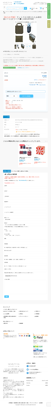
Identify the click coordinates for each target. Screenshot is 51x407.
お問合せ (46, 3)
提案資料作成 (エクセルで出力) (9, 67)
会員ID (5, 185)
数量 (5, 238)
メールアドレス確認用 (8, 212)
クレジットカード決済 (24, 333)
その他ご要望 (7, 279)
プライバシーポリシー (23, 316)
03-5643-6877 (33, 84)
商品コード (6, 217)
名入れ (5, 229)
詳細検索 (21, 323)
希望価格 (6, 243)
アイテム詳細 (6, 116)
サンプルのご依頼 (15, 171)
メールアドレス (7, 206)
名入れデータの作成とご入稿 (9, 311)
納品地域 (6, 255)
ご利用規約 (37, 313)
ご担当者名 (6, 196)
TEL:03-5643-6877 (22, 180)
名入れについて (43, 2)
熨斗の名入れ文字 (7, 250)
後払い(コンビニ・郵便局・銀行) (40, 335)
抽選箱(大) (36, 157)
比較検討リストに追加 (48, 11)
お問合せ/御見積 (7, 171)
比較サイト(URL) (7, 269)
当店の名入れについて (23, 311)
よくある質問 (41, 3)
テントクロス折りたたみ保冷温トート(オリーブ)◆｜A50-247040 (22, 18)
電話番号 (6, 201)
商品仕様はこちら (8, 51)
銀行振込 (6, 333)
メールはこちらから (42, 84)
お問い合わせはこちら (21, 51)
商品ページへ (25, 150)
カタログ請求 (37, 2)
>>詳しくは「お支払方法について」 (40, 356)
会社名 (5, 190)
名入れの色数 (7, 234)
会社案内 (36, 316)
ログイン (33, 8)
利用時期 (6, 262)
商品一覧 (5, 323)
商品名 (5, 222)
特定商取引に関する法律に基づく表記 (21, 402)
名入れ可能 (21, 8)
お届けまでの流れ (24, 171)
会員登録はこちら (21, 67)
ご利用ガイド (35, 3)
